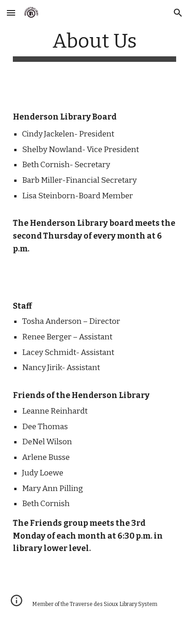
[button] (11, 12)
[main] (94, 45)
